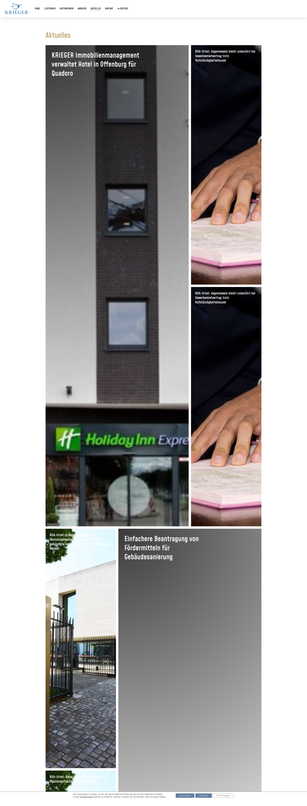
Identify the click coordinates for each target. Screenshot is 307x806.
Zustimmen (185, 795)
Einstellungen (86, 797)
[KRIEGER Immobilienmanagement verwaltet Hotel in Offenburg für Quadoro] (117, 285)
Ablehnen (203, 795)
